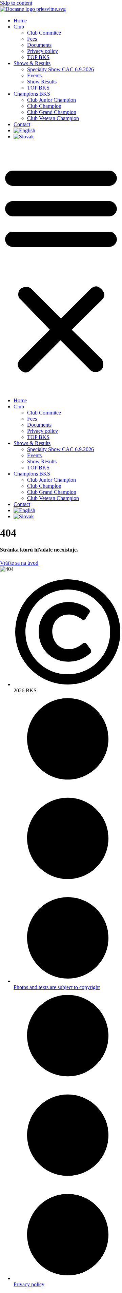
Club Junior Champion (51, 100)
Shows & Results (32, 63)
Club (19, 27)
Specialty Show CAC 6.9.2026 (60, 69)
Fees (32, 39)
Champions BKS (32, 94)
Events (34, 75)
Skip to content (16, 3)
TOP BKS (38, 57)
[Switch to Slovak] (24, 136)
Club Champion (44, 106)
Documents (39, 45)
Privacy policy (42, 51)
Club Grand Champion (51, 112)
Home (20, 20)
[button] (61, 268)
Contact (22, 124)
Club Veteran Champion (53, 118)
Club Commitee (44, 33)
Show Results (42, 81)
